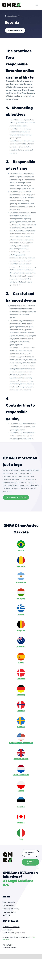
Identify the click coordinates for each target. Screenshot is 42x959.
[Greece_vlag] (21, 605)
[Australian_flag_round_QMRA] (21, 637)
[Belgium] (21, 621)
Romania (21, 566)
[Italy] (21, 830)
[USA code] (21, 734)
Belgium (21, 630)
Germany (21, 695)
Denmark (21, 679)
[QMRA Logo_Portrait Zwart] (11, 3)
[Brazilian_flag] (21, 541)
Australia (21, 646)
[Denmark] (21, 669)
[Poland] (21, 782)
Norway (21, 711)
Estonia (21, 807)
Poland (21, 791)
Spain (21, 662)
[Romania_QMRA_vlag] (21, 557)
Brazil (21, 550)
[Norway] (21, 702)
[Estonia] (21, 798)
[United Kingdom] (21, 750)
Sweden (21, 727)
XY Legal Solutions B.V (11, 927)
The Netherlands (21, 775)
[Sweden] (21, 718)
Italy (21, 839)
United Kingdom (21, 759)
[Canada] (21, 814)
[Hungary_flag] (21, 589)
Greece (21, 614)
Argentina (21, 582)
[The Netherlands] (21, 766)
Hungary (21, 598)
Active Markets (12, 16)
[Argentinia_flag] (21, 573)
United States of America (21, 743)
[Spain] (21, 653)
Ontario (21, 823)
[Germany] (21, 685)
